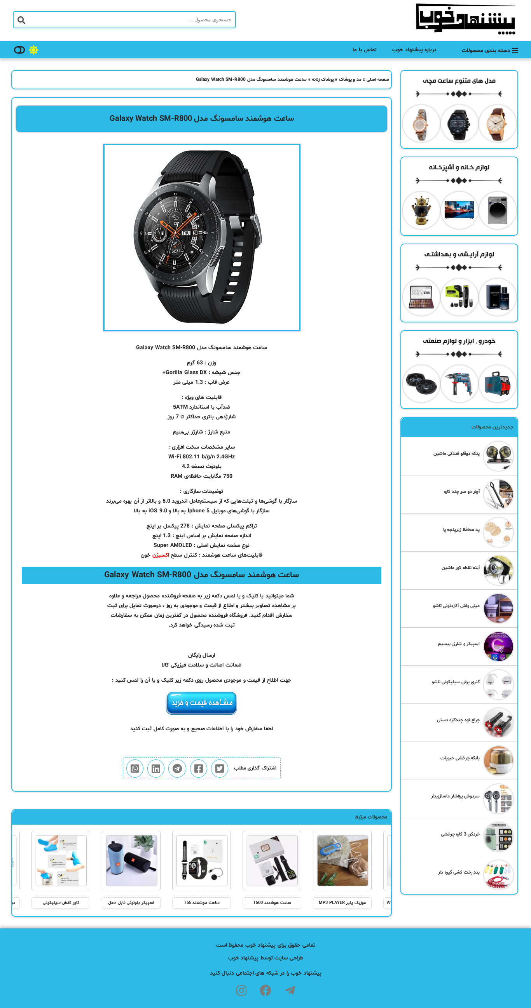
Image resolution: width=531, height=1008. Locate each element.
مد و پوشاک (350, 80)
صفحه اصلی (378, 80)
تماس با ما (365, 50)
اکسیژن (160, 555)
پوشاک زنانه (323, 80)
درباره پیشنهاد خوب (414, 50)
